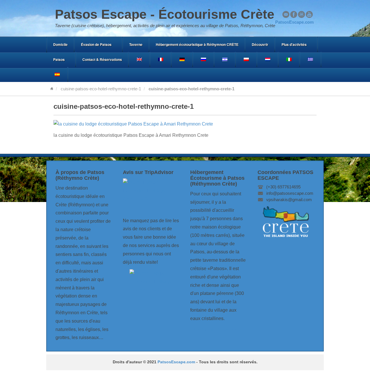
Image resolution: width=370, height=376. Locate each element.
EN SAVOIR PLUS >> (213, 329)
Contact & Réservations (102, 59)
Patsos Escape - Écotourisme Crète (164, 14)
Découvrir (260, 44)
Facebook (293, 14)
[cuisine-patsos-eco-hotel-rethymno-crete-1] (133, 123)
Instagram (301, 14)
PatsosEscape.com (176, 362)
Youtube (309, 14)
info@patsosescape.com (289, 193)
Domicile (60, 44)
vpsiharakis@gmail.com (289, 199)
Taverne (136, 44)
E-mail (285, 14)
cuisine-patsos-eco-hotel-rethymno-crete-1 (101, 88)
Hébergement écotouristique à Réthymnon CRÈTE (197, 44)
